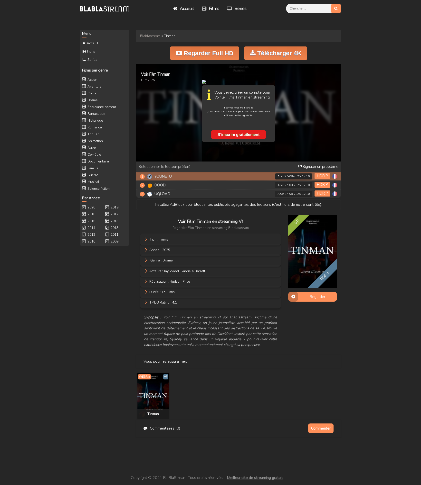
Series (240, 8)
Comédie (93, 154)
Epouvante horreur (101, 107)
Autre (91, 147)
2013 (114, 227)
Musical (92, 182)
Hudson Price (180, 281)
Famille (92, 168)
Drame (168, 260)
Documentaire (97, 161)
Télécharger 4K (278, 53)
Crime (91, 93)
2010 (90, 241)
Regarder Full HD (207, 53)
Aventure (94, 86)
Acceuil (186, 8)
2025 (151, 80)
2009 (114, 241)
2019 (114, 207)
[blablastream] (107, 8)
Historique (94, 120)
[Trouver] (336, 8)
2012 (90, 234)
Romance (94, 127)
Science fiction (98, 188)
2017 (114, 214)
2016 (90, 221)
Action (91, 79)
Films (213, 8)
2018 (90, 214)
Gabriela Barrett (193, 271)
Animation (94, 141)
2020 (90, 207)
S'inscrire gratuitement (238, 135)
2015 (114, 221)
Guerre (92, 175)
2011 (114, 234)
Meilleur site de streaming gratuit (255, 477)
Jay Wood (171, 271)
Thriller (92, 134)
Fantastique (95, 113)
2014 (90, 227)
